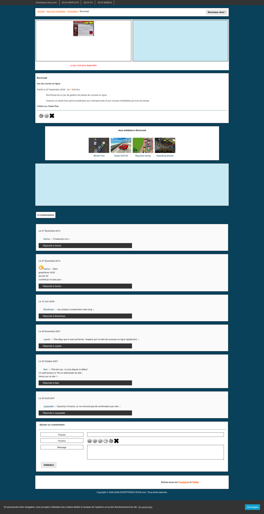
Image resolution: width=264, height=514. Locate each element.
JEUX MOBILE (104, 2)
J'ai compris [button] (252, 507)
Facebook (184, 482)
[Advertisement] (180, 40)
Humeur (62, 440)
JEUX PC (88, 2)
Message (61, 447)
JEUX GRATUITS (70, 2)
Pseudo (62, 434)
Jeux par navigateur (56, 11)
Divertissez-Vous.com (46, 2)
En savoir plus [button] (145, 507)
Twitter (195, 482)
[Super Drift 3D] (121, 138)
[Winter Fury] (99, 138)
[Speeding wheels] (165, 138)
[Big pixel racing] (143, 138)
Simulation (73, 11)
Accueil (41, 11)
